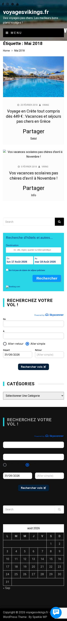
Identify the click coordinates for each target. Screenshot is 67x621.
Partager (33, 131)
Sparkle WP (40, 617)
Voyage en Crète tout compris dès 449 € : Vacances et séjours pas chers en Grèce (33, 116)
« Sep (6, 588)
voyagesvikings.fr (26, 12)
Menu (15, 33)
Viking (45, 105)
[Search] (59, 222)
